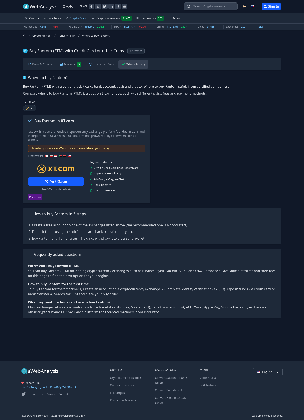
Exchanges (152, 18)
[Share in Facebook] (91, 6)
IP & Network (209, 385)
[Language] (254, 6)
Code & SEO (208, 378)
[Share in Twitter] (105, 6)
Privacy (50, 394)
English (267, 372)
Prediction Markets (123, 400)
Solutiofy (80, 416)
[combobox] (211, 6)
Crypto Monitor (42, 35)
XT (32, 108)
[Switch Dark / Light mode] (244, 6)
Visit (58, 181)
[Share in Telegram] (118, 6)
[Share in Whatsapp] (98, 6)
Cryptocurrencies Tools (126, 378)
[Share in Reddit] (124, 6)
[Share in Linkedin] (111, 6)
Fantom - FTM (66, 35)
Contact (63, 394)
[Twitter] (23, 393)
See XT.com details (55, 189)
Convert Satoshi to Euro (171, 390)
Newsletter (36, 394)
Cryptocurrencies (113, 18)
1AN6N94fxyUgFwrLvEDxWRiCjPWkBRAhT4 (48, 387)
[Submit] (189, 7)
